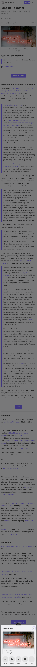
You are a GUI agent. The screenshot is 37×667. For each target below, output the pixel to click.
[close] (33, 628)
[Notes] (25, 659)
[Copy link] (5, 659)
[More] (32, 659)
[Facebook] (12, 659)
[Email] (18, 659)
